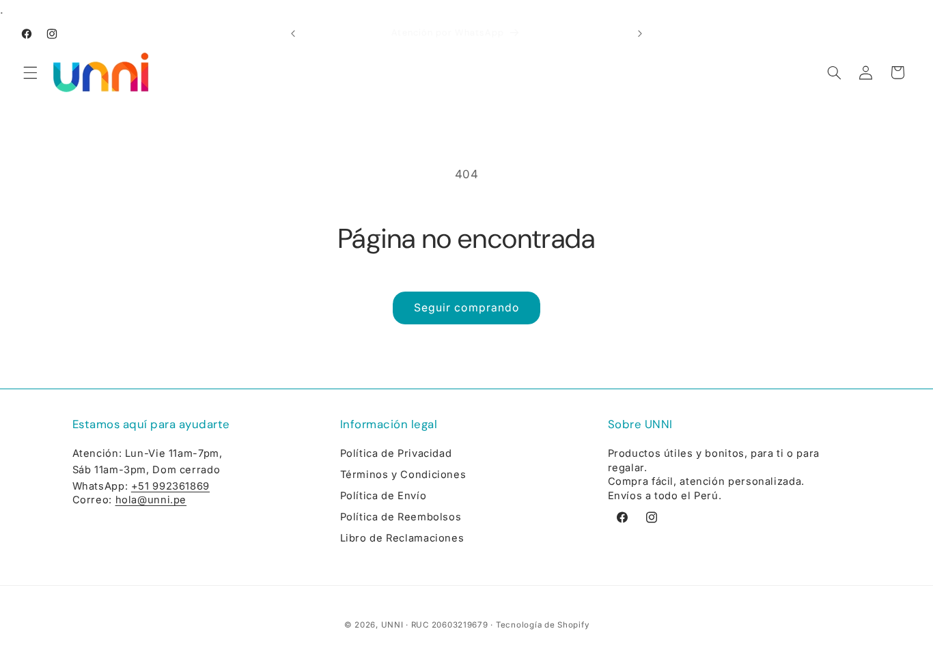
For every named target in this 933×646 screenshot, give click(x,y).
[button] (30, 72)
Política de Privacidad (396, 453)
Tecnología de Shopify (542, 625)
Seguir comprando (466, 307)
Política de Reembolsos (401, 517)
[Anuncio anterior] (293, 34)
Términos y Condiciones (403, 474)
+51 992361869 (170, 486)
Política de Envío (383, 496)
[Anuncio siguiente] (640, 34)
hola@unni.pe (151, 500)
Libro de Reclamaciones (402, 538)
